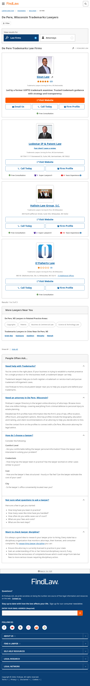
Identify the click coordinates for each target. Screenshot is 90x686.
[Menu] (3, 3)
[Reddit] (36, 627)
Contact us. (16, 598)
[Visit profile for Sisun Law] (45, 65)
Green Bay (9, 336)
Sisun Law (43, 76)
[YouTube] (12, 627)
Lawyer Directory (8, 11)
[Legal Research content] (85, 658)
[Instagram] (28, 627)
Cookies (35, 679)
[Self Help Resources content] (85, 651)
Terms (4, 679)
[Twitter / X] (20, 627)
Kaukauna (20, 336)
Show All (5, 349)
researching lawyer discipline (32, 543)
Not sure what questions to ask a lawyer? (27, 500)
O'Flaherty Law (45, 263)
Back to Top (46, 571)
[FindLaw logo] (13, 4)
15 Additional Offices (66, 276)
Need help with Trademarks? (20, 366)
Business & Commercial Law (42, 324)
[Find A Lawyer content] (85, 643)
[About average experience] (80, 175)
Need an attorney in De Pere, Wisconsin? (26, 397)
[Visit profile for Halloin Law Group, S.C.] (45, 194)
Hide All (15, 349)
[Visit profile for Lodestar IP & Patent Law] (45, 132)
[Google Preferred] (44, 627)
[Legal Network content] (85, 666)
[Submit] (80, 613)
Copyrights (11, 324)
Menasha (40, 336)
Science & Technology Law (68, 324)
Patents (23, 324)
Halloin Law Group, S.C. (45, 205)
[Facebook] (4, 627)
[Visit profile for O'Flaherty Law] (45, 251)
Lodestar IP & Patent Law (45, 143)
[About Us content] (85, 636)
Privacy (14, 679)
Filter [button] (7, 23)
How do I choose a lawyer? (19, 435)
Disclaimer (24, 679)
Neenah (50, 336)
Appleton (30, 336)
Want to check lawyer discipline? (22, 532)
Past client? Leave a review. (45, 148)
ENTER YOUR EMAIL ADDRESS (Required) (18, 608)
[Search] (85, 3)
